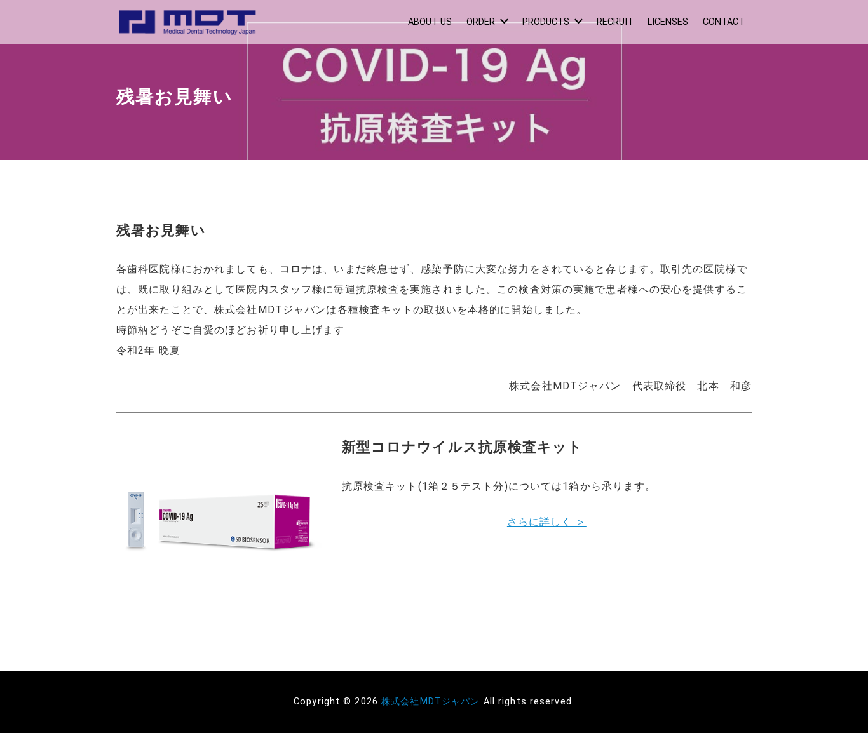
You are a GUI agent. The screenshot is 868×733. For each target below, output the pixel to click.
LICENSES (668, 22)
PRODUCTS (545, 22)
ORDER (480, 22)
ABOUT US (430, 22)
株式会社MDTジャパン (430, 701)
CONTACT (724, 22)
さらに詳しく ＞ (547, 522)
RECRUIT (615, 22)
